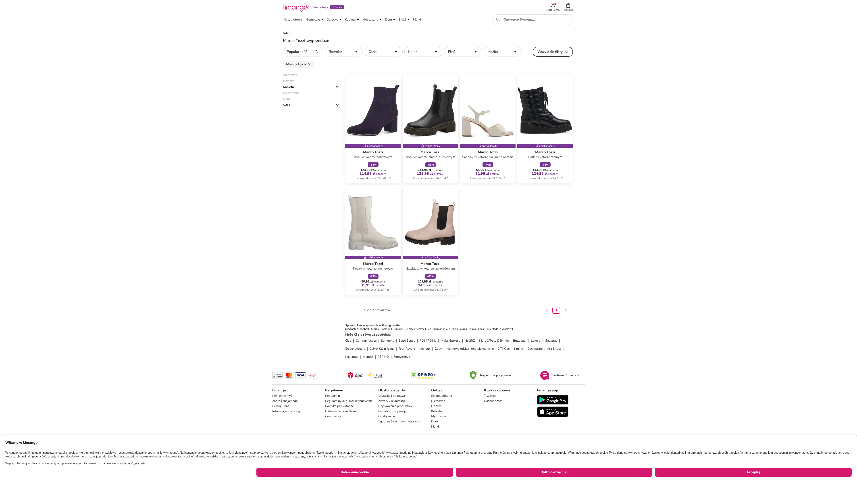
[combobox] (532, 20)
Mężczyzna (438, 416)
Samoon (386, 329)
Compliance (333, 416)
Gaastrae (551, 341)
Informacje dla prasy (286, 411)
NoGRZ (470, 341)
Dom (434, 421)
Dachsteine (535, 349)
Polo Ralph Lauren (455, 329)
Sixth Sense (407, 341)
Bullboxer (519, 341)
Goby (438, 349)
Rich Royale (407, 349)
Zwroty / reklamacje (392, 401)
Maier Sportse (450, 341)
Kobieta (288, 87)
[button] (568, 7)
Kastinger (351, 357)
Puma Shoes (476, 329)
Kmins (518, 349)
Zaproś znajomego (285, 401)
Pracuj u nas (280, 406)
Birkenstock (352, 329)
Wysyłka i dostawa (391, 396)
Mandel (368, 357)
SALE (287, 105)
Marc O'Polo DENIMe (494, 341)
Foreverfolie (401, 357)
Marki (435, 426)
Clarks (375, 329)
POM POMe (428, 341)
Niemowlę (438, 401)
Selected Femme (414, 329)
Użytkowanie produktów (395, 406)
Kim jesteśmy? (282, 396)
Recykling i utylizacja (392, 411)
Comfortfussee (366, 341)
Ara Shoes (554, 349)
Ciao (348, 341)
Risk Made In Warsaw (499, 329)
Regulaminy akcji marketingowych (348, 401)
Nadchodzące (493, 401)
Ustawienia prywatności (341, 411)
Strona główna (441, 396)
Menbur (424, 349)
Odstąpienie (386, 416)
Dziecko (436, 406)
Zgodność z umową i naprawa (399, 421)
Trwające (490, 396)
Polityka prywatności (339, 406)
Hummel (398, 329)
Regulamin (332, 396)
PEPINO (383, 357)
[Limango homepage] (296, 7)
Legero (536, 341)
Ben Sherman (434, 329)
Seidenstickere (355, 349)
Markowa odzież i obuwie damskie (470, 349)
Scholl (365, 329)
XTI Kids (504, 349)
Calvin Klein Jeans (382, 349)
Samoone (387, 341)
